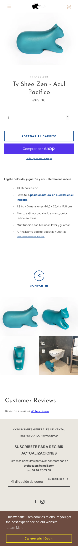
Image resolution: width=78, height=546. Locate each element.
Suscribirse (56, 479)
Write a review (40, 411)
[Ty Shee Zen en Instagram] (42, 501)
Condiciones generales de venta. (39, 429)
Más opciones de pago (39, 158)
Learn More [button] (15, 527)
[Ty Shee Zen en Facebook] (35, 501)
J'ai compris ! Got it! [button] (39, 538)
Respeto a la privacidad (39, 435)
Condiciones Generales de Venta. (31, 237)
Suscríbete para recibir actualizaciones (39, 450)
